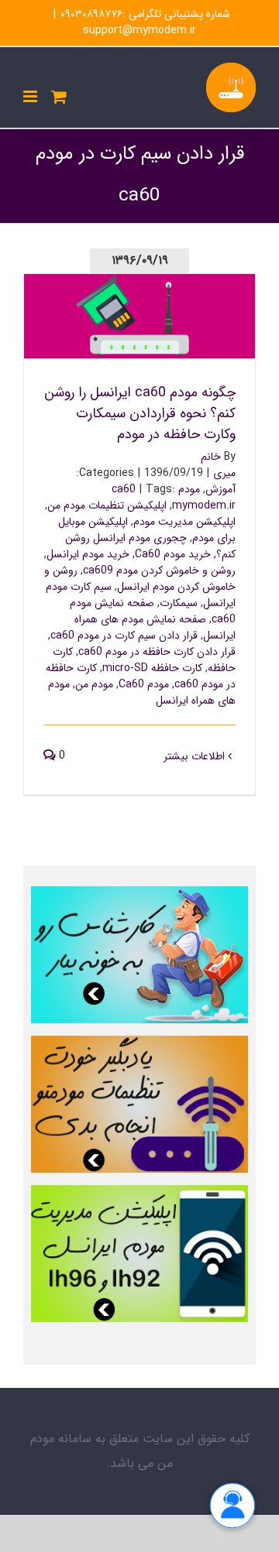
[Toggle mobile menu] (31, 96)
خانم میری (218, 464)
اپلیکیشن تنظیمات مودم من (107, 505)
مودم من (94, 684)
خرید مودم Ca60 (173, 554)
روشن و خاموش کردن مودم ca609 (159, 570)
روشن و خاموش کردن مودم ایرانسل (140, 578)
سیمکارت (179, 603)
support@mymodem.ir (139, 30)
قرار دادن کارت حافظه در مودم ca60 (157, 651)
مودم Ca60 (144, 684)
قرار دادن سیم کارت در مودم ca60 (124, 635)
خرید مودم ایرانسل (87, 554)
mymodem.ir (204, 505)
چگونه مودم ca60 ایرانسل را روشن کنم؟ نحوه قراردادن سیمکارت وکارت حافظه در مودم (140, 296)
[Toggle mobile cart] (59, 96)
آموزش (220, 489)
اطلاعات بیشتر (196, 756)
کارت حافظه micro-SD (152, 668)
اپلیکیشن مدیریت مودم (184, 521)
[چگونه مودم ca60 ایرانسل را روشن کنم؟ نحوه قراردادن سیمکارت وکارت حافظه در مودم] (139, 316)
